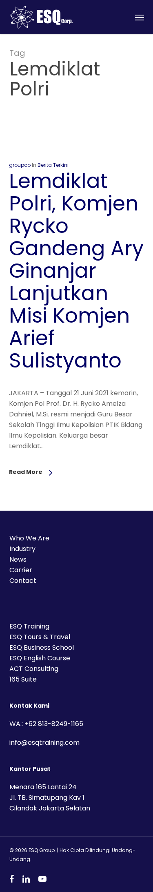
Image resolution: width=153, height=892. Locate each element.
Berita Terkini (53, 165)
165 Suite (23, 679)
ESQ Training (29, 626)
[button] (139, 17)
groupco (20, 165)
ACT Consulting (33, 668)
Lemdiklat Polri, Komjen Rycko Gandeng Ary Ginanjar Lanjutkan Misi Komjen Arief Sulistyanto (76, 270)
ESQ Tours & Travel (39, 637)
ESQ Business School (41, 647)
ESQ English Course (39, 658)
